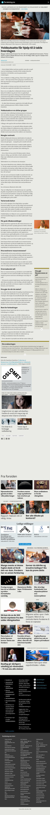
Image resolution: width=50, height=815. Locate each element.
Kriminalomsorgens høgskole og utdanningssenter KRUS (10, 787)
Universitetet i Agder (40, 778)
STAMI (37, 759)
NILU (6, 799)
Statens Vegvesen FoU (40, 761)
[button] (2, 527)
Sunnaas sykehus (39, 765)
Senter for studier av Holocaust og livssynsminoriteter (40, 756)
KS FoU (6, 782)
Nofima (22, 770)
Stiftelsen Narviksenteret (41, 763)
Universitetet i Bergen (40, 780)
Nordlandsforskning (25, 773)
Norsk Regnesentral (25, 789)
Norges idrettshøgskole (25, 785)
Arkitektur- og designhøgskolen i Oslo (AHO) (10, 743)
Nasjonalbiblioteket (25, 750)
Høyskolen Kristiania (9, 776)
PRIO (37, 741)
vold (2, 435)
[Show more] (42, 329)
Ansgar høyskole (8, 739)
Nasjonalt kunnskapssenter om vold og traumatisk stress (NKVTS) (26, 754)
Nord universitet (24, 772)
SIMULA (38, 748)
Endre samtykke (10, 731)
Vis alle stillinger (25, 544)
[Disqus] (25, 457)
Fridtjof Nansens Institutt (10, 764)
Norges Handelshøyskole (26, 778)
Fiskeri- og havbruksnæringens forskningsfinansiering (10, 756)
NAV (6, 792)
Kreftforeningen (8, 783)
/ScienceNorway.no (41, 688)
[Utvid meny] (48, 2)
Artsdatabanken (8, 745)
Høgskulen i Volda (8, 773)
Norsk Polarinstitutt (25, 787)
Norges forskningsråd (25, 780)
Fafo (6, 752)
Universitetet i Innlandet (41, 782)
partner (14, 435)
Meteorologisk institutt (9, 790)
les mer (24, 9)
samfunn (21, 435)
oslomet (8, 435)
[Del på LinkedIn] (6, 439)
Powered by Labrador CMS (25, 809)
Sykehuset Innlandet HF (41, 766)
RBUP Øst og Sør (39, 743)
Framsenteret (7, 762)
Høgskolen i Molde (9, 769)
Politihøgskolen (39, 739)
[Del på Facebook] (2, 439)
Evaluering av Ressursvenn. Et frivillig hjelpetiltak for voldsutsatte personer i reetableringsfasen (15, 362)
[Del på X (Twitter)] (4, 439)
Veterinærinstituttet (40, 795)
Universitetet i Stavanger (41, 785)
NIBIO (6, 793)
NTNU (22, 749)
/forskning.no (40, 682)
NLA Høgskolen (24, 739)
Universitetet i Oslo (40, 783)
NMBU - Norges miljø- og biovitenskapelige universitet (26, 743)
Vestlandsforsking (40, 793)
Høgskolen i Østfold (9, 771)
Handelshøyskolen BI (9, 766)
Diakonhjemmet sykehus (10, 747)
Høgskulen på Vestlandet (10, 775)
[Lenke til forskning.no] (23, 1)
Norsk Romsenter (24, 791)
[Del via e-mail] (9, 439)
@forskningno (40, 679)
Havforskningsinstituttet (10, 767)
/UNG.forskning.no (42, 685)
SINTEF (37, 749)
